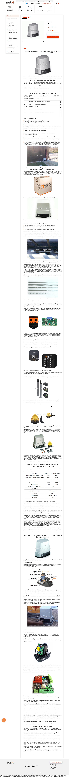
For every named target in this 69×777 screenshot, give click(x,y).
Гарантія (28, 1)
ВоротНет (33, 772)
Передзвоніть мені (52, 36)
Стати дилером (45, 1)
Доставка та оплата (34, 1)
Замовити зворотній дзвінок (56, 762)
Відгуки (24, 1)
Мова (50, 1)
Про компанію (40, 1)
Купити (53, 33)
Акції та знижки (20, 1)
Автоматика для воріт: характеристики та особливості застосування (13, 37)
